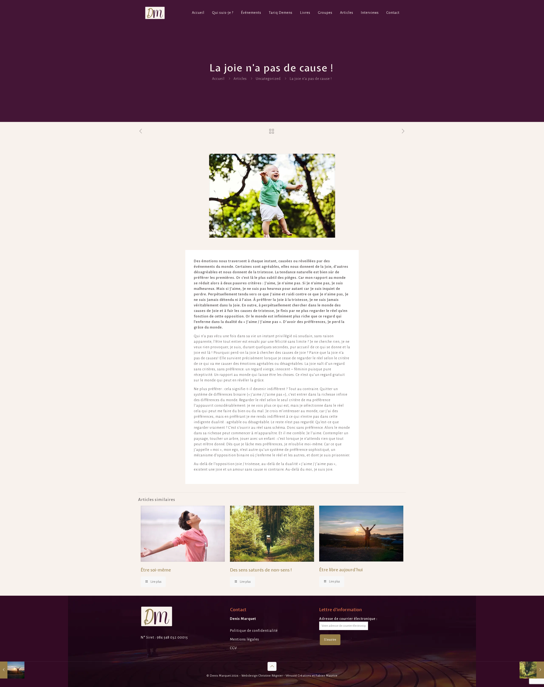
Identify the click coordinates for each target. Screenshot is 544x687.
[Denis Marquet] (155, 12)
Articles (240, 79)
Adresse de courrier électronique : (348, 619)
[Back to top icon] (272, 666)
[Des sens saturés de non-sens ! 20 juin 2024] (532, 670)
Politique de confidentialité (254, 631)
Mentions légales (244, 639)
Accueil (218, 79)
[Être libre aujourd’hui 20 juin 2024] (12, 670)
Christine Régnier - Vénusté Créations (284, 675)
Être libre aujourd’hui (341, 570)
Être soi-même (156, 570)
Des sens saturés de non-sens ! (261, 570)
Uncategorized (268, 79)
